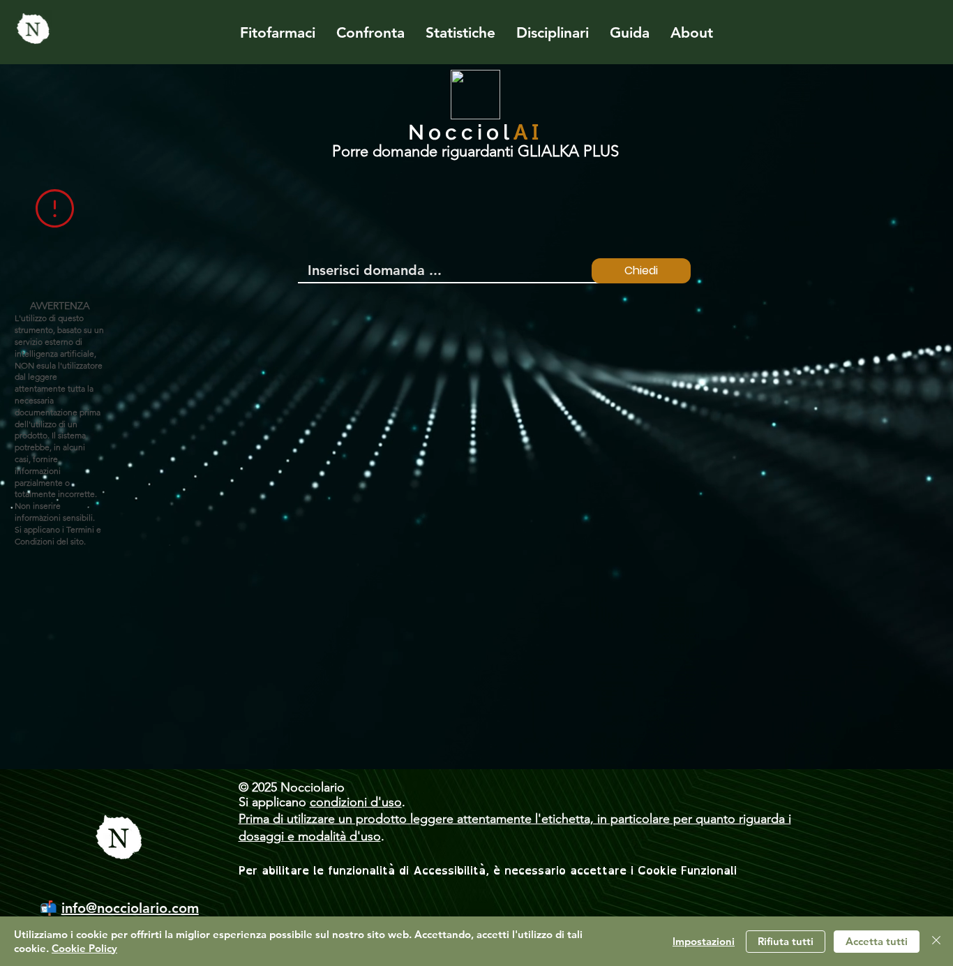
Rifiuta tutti (785, 941)
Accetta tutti (877, 941)
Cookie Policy (84, 948)
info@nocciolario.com (130, 908)
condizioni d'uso (356, 802)
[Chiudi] (936, 941)
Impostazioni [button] (704, 941)
